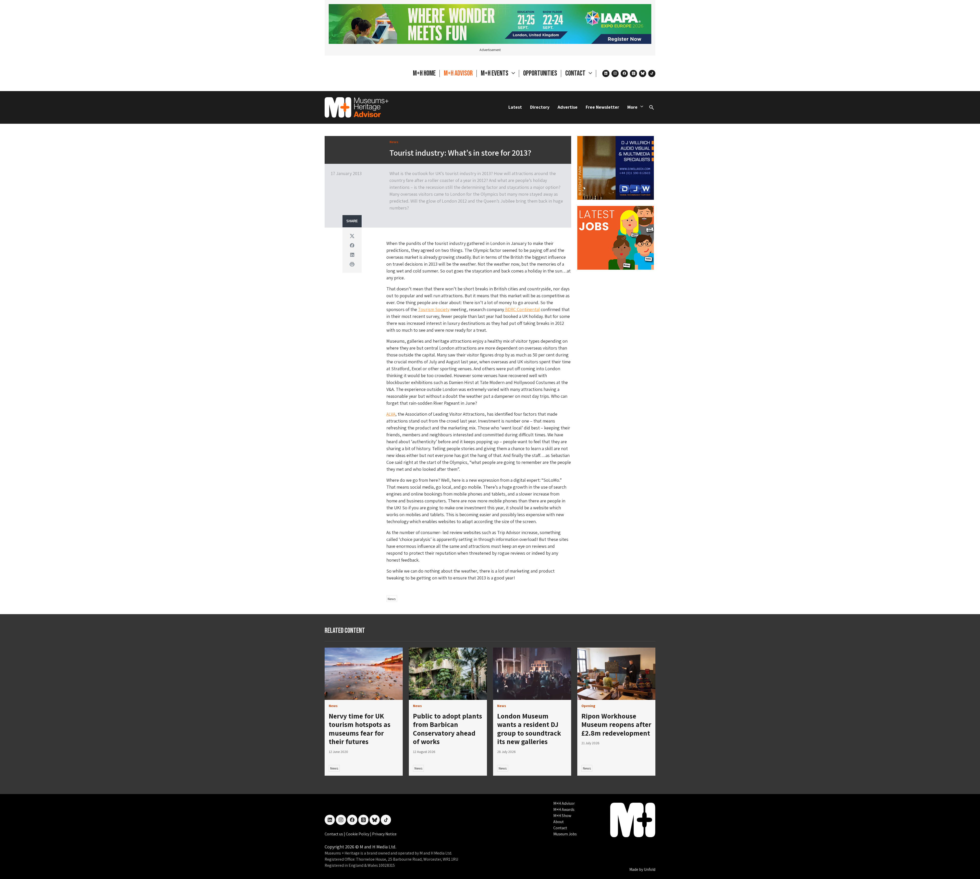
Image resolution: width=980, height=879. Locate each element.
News (392, 599)
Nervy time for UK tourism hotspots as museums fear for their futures (359, 728)
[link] (364, 674)
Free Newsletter (602, 107)
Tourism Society (433, 309)
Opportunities (540, 73)
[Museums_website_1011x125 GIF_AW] (490, 24)
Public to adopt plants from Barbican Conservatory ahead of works (447, 728)
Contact (560, 828)
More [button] (632, 107)
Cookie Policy (358, 834)
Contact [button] (575, 73)
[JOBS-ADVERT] (615, 237)
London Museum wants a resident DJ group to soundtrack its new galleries (529, 728)
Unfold (649, 869)
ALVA (390, 414)
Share (352, 221)
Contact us (334, 834)
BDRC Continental (522, 309)
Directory (539, 107)
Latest (515, 107)
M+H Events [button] (495, 73)
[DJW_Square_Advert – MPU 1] (615, 167)
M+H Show (562, 815)
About (558, 821)
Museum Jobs (565, 834)
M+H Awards (563, 809)
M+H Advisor (458, 73)
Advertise (568, 107)
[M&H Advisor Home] (356, 107)
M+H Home (424, 73)
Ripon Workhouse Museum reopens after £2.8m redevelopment (616, 724)
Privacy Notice (384, 834)
